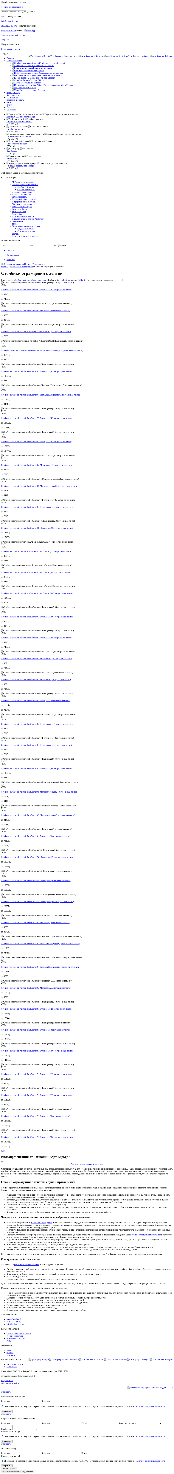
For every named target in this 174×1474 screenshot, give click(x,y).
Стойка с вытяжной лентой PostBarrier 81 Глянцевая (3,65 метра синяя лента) (37, 1051)
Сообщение (6, 1429)
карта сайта (12, 1366)
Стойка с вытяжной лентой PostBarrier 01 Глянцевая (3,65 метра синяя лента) (37, 617)
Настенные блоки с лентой (19, 136)
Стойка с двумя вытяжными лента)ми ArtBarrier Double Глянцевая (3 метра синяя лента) (42, 350)
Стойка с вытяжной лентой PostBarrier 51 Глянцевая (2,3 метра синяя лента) (36, 1074)
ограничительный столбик (26, 1264)
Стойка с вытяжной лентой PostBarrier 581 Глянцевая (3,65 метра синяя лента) (37, 901)
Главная (4, 266)
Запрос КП (6, 40)
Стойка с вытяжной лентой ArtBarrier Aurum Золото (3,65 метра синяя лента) (36, 593)
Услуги (15, 233)
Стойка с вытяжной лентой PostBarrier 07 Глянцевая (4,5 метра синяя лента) (36, 371)
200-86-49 (8, 26)
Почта (84, 1453)
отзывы (10, 1352)
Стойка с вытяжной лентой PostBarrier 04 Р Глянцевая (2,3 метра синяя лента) (37, 507)
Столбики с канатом (16, 129)
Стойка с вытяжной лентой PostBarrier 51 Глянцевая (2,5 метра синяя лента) (36, 1095)
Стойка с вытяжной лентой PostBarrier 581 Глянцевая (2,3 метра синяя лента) (37, 528)
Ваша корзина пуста (10, 49)
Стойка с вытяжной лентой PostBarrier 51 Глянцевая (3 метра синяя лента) (35, 1116)
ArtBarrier (81, 280)
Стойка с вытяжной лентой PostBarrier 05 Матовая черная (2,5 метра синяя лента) (39, 792)
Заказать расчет (9, 1469)
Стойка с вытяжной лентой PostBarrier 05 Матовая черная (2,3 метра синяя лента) (39, 486)
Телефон (46, 1401)
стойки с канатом (15, 1336)
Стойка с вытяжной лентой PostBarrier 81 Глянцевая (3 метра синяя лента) (35, 1030)
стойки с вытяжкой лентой (19, 1333)
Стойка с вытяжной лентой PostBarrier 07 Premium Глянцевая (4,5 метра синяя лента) (40, 395)
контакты (11, 1355)
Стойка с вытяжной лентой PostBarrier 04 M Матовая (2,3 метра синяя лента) (36, 465)
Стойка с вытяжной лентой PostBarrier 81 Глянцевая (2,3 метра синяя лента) (36, 441)
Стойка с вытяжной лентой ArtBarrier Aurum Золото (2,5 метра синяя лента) (36, 551)
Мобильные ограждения (23, 182)
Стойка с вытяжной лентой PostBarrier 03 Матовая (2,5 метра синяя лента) (35, 922)
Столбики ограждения (41, 1222)
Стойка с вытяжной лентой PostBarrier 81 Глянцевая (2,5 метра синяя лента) (36, 1009)
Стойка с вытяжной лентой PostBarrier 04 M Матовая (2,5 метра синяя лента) (36, 658)
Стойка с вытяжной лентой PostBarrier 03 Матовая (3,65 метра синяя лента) (36, 988)
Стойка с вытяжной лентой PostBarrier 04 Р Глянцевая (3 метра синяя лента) (36, 745)
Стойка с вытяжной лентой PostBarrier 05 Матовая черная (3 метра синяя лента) (38, 815)
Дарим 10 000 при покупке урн (21, 117)
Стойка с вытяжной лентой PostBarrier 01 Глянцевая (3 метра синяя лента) (35, 836)
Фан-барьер (12, 151)
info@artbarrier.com (9, 21)
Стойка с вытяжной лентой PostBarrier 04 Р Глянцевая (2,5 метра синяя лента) (37, 724)
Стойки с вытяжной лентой (19, 121)
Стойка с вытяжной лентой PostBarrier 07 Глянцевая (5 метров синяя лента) (36, 700)
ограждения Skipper (16, 1338)
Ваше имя (5, 1401)
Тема (121, 1423)
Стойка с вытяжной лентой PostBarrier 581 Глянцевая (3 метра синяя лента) (36, 880)
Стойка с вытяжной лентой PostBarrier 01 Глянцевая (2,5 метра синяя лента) (36, 638)
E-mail (84, 1423)
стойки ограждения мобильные (146, 1235)
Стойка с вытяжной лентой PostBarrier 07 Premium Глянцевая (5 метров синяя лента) (40, 967)
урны (9, 1341)
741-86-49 (8, 30)
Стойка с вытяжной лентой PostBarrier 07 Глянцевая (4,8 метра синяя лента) (36, 768)
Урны (14, 224)
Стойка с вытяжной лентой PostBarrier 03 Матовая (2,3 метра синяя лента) (35, 310)
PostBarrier (68, 280)
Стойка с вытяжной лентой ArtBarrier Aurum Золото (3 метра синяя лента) (35, 572)
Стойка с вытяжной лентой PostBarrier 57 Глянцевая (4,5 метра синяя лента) (36, 418)
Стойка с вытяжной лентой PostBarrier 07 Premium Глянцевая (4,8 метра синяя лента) (40, 943)
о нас (9, 1350)
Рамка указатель (14, 158)
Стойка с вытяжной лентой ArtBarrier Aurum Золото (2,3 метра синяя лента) (36, 331)
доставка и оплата (15, 1364)
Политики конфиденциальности (150, 1406)
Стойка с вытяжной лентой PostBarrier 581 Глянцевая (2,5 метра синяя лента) (37, 857)
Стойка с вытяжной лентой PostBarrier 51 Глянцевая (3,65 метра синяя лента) (37, 1137)
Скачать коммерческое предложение (17, 1471)
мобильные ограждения (12, 7)
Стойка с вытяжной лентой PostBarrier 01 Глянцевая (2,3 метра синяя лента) (36, 290)
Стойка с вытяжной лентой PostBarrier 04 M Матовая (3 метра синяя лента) (36, 679)
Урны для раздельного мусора (20, 166)
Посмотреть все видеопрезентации (87, 1164)
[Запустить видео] (2, 1161)
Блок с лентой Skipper (17, 144)
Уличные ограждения (22, 204)
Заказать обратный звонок (13, 35)
